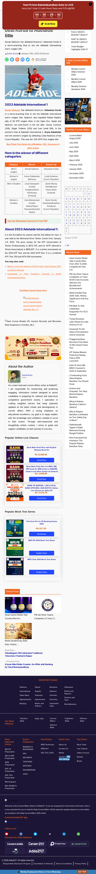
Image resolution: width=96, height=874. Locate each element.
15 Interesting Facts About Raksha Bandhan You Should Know (78, 379)
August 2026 (75, 136)
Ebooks (80, 757)
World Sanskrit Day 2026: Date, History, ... (16, 642)
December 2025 (76, 173)
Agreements (40, 699)
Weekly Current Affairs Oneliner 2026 (78, 72)
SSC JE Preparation (10, 770)
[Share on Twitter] (28, 59)
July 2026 (73, 143)
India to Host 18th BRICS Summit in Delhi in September (77, 368)
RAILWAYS (27, 757)
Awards (38, 691)
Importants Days (54, 704)
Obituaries (68, 687)
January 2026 (75, 169)
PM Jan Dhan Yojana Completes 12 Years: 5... (45, 617)
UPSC (25, 774)
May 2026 (73, 151)
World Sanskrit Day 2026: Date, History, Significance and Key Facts (78, 297)
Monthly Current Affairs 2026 (78, 80)
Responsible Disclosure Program (17, 864)
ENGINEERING (29, 770)
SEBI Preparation (10, 763)
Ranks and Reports (68, 692)
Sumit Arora (12, 53)
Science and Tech (69, 698)
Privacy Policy (80, 864)
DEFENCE (27, 766)
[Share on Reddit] (17, 59)
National (23, 687)
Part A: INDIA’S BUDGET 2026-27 (79, 33)
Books (79, 761)
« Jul (67, 245)
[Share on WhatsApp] (7, 59)
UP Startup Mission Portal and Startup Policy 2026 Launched (77, 356)
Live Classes (82, 749)
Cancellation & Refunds (43, 864)
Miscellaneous (70, 704)
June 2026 (74, 147)
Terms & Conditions (64, 864)
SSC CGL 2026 (47, 753)
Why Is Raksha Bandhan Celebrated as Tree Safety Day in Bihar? (78, 416)
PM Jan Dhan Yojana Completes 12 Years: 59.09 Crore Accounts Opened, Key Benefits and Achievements (78, 281)
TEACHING (27, 762)
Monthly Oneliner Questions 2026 (78, 87)
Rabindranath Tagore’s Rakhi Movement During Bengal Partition (77, 429)
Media (61, 753)
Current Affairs (53, 719)
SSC (24, 753)
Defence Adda (53, 726)
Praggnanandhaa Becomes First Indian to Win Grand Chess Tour (78, 343)
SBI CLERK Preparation (10, 757)
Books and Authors (39, 704)
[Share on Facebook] (22, 59)
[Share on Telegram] (12, 59)
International (25, 691)
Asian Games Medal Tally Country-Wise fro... (16, 617)
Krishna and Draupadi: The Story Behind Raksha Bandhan (78, 392)
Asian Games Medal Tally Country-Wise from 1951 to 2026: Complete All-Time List (78, 264)
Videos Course (83, 753)
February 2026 (75, 165)
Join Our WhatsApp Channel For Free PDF (27, 221)
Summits (53, 695)
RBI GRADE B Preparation (11, 787)
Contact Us (63, 749)
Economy (53, 699)
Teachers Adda (24, 719)
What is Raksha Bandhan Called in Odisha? (77, 404)
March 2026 (74, 160)
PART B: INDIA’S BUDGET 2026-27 (79, 40)
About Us (62, 745)
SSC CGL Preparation (10, 776)
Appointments (25, 699)
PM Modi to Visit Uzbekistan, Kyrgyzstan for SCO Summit (78, 310)
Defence (53, 691)
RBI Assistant (10, 782)
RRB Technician (47, 745)
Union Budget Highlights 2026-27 (79, 47)
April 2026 (73, 156)
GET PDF (82, 872)
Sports (37, 687)
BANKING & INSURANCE (28, 748)
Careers (64, 758)
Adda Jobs (39, 719)
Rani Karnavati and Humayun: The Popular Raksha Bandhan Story (78, 442)
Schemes (39, 695)
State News (24, 695)
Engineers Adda (69, 719)
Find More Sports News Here (33, 290)
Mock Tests (81, 745)
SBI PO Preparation (10, 750)
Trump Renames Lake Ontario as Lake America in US (78, 322)
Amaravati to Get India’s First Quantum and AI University (78, 332)
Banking (23, 703)
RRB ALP (44, 749)
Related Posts (12, 591)
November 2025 (76, 178)
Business (53, 687)
